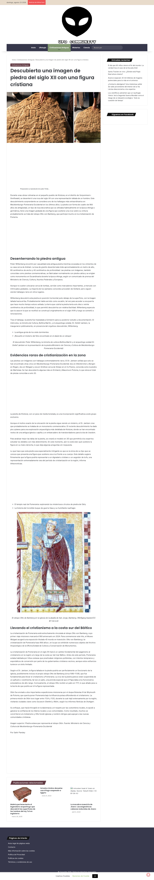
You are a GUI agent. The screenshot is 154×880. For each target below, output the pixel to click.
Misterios (76, 48)
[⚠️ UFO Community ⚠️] (77, 25)
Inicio (33, 48)
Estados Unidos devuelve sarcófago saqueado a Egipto (51, 790)
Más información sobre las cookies (21, 851)
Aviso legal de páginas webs (19, 843)
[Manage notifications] (148, 875)
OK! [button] (95, 876)
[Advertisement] (53, 164)
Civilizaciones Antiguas (59, 48)
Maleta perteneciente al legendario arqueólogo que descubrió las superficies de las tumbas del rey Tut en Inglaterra (22, 809)
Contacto (11, 847)
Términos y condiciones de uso (20, 862)
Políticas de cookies (15, 858)
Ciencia (86, 48)
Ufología (42, 48)
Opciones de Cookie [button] (80, 876)
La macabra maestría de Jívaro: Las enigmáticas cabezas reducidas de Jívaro (83, 806)
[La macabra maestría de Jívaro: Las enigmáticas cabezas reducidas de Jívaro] (84, 794)
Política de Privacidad (16, 854)
